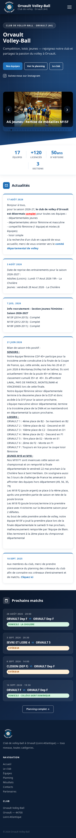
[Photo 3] (13, 130)
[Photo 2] (11, 130)
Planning (8, 777)
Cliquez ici (27, 577)
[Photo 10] (31, 130)
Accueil (7, 764)
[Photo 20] (57, 130)
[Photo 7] (24, 130)
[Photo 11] (34, 130)
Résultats (8, 782)
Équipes (7, 773)
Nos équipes (13, 66)
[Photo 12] (36, 130)
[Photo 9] (29, 130)
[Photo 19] (54, 130)
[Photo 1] (9, 130)
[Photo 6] (21, 130)
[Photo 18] (52, 130)
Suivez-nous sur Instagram (24, 75)
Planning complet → (38, 709)
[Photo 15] (44, 130)
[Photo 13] (39, 130)
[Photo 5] (19, 130)
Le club (56, 66)
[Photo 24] (67, 130)
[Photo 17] (49, 130)
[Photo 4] (16, 130)
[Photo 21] (59, 130)
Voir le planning (36, 66)
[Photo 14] (42, 130)
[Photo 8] (26, 130)
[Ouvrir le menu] (69, 7)
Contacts (8, 787)
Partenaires (9, 791)
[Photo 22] (62, 130)
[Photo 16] (47, 130)
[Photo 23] (64, 130)
